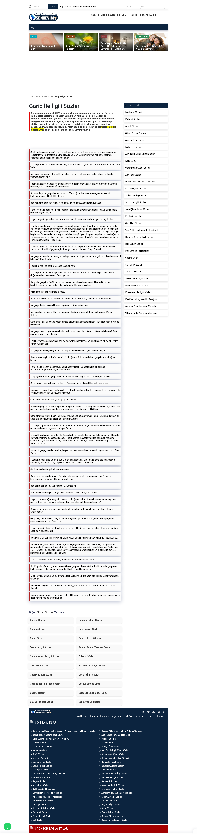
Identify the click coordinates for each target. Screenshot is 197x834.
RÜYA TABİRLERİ (151, 15)
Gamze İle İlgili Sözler (90, 638)
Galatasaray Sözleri (89, 629)
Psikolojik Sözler (40, 812)
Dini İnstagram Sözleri (43, 801)
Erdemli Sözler (40, 743)
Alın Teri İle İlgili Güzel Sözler (115, 750)
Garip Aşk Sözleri (39, 629)
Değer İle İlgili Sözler (111, 804)
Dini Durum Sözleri (41, 777)
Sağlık (33, 27)
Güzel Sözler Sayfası (42, 746)
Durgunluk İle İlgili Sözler (44, 808)
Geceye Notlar (37, 693)
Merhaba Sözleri (109, 739)
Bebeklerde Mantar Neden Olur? (48, 735)
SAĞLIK (95, 15)
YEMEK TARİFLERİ (131, 15)
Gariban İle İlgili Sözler (90, 620)
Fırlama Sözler (86, 656)
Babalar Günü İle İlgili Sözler (114, 773)
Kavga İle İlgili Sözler (111, 812)
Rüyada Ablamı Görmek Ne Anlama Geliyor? (121, 731)
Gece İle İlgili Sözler (89, 674)
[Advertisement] (99, 73)
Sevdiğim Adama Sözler (112, 766)
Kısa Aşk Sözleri (109, 801)
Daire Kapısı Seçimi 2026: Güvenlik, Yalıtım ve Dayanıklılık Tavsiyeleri (88, 6)
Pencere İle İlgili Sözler (112, 777)
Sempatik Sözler (109, 781)
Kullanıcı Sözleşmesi (109, 716)
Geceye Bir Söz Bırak (89, 683)
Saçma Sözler (39, 781)
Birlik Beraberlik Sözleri (44, 789)
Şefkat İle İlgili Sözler (111, 762)
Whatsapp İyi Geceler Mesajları (47, 797)
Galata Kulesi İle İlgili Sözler (44, 656)
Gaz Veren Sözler (39, 665)
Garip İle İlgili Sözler (63, 96)
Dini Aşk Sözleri (40, 804)
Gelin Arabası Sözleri (90, 702)
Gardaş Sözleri (38, 620)
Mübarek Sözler (40, 750)
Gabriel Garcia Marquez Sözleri (95, 647)
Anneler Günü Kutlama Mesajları (116, 793)
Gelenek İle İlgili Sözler (41, 702)
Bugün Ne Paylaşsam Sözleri (114, 820)
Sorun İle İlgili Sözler (42, 766)
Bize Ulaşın (156, 716)
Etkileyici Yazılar (40, 770)
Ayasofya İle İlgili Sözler (112, 785)
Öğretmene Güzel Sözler (113, 754)
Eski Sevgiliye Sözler (42, 762)
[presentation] (128, 7)
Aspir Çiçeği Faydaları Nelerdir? (116, 735)
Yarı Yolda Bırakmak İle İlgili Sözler (49, 773)
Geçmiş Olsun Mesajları (112, 816)
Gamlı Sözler (36, 638)
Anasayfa (35, 96)
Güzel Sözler (48, 96)
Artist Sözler (107, 743)
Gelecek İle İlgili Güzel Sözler (93, 693)
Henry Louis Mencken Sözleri (115, 758)
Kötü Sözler (38, 754)
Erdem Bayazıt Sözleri (111, 797)
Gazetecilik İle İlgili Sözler (92, 665)
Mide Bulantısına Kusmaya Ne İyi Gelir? (51, 739)
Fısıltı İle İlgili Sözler (40, 647)
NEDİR (103, 15)
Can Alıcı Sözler (108, 770)
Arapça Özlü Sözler (110, 746)
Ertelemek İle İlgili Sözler (113, 789)
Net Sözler (38, 820)
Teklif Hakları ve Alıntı (135, 716)
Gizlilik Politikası (86, 716)
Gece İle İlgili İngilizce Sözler (45, 683)
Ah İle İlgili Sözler (41, 785)
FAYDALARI (114, 15)
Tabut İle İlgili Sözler (42, 816)
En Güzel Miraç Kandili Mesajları (48, 793)
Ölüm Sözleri (107, 808)
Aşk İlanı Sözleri (40, 758)
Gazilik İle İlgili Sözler (41, 674)
